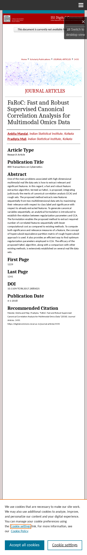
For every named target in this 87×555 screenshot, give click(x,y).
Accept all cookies (24, 545)
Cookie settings (21, 526)
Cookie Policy (19, 531)
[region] (43, 527)
